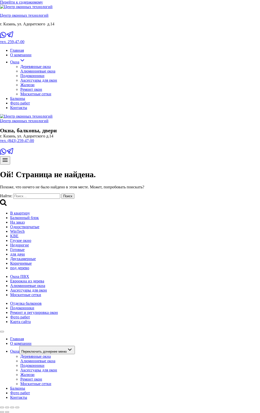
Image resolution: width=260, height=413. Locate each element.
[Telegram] (10, 37)
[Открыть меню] (5, 160)
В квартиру (20, 213)
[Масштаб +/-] (2, 407)
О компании (20, 55)
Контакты (18, 107)
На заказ (17, 222)
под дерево (19, 268)
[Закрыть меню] (2, 331)
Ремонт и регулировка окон (34, 312)
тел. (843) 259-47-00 (17, 140)
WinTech (17, 231)
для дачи (17, 254)
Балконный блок (24, 218)
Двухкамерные (23, 259)
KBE (14, 236)
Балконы (17, 98)
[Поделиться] (12, 407)
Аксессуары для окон (38, 80)
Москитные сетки (35, 94)
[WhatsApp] (3, 37)
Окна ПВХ (19, 276)
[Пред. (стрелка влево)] (2, 412)
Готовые (17, 249)
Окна (14, 351)
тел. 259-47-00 (12, 42)
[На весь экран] (7, 407)
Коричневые (21, 263)
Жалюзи (27, 85)
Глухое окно (20, 240)
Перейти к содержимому (21, 2)
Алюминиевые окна (37, 71)
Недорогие (19, 245)
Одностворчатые (24, 227)
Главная (17, 50)
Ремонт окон (31, 89)
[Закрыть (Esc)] (17, 407)
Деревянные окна (35, 66)
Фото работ (20, 103)
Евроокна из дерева (27, 281)
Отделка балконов (26, 303)
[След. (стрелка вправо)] (7, 412)
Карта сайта (20, 321)
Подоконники (32, 76)
